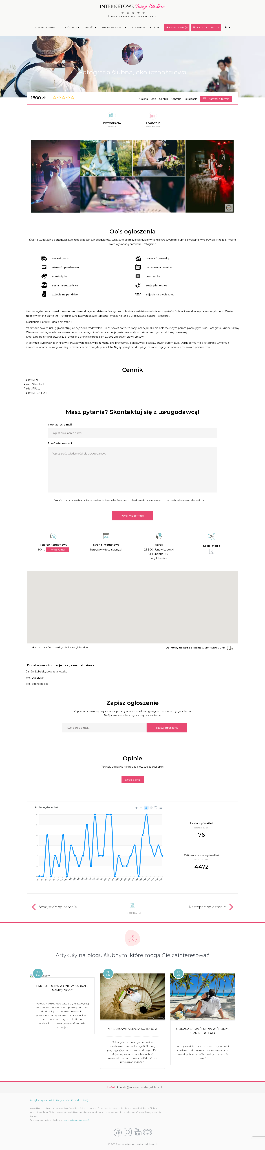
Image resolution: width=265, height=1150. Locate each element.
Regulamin (62, 1100)
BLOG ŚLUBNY (69, 27)
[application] (98, 846)
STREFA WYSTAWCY (113, 27)
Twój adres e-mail (60, 424)
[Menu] (160, 808)
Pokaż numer (57, 549)
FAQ (85, 1100)
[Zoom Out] (141, 808)
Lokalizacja (190, 99)
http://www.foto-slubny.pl (106, 549)
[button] (227, 27)
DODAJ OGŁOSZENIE (207, 27)
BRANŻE (89, 27)
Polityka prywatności (42, 1100)
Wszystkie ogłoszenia (58, 907)
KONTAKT (155, 27)
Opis (153, 99)
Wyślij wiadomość (132, 515)
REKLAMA (137, 27)
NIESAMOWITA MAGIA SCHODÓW (132, 1029)
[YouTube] (137, 1132)
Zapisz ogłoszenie (167, 727)
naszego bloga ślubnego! (76, 1120)
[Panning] (151, 808)
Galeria (143, 99)
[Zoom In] (136, 808)
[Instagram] (127, 1132)
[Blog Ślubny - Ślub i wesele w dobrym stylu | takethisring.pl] (147, 1132)
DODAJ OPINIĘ (177, 27)
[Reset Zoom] (156, 808)
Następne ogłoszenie (207, 907)
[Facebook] (117, 1132)
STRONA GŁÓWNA (45, 27)
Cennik (163, 99)
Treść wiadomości (60, 443)
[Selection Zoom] (146, 808)
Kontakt (176, 99)
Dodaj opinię (132, 779)
